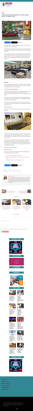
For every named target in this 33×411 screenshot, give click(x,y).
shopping (19, 171)
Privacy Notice (5, 389)
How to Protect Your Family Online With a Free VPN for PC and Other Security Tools (6, 207)
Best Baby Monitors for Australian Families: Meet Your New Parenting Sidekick (19, 312)
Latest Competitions (6, 385)
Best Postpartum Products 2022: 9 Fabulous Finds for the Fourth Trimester (22, 192)
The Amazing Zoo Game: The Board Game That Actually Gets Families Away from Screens (12, 351)
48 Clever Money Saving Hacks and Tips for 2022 (14, 155)
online (14, 171)
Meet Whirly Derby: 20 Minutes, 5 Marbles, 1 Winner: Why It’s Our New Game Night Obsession (20, 325)
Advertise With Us (5, 387)
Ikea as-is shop (5, 171)
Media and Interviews (6, 383)
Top (17, 409)
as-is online (5, 169)
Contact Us (4, 379)
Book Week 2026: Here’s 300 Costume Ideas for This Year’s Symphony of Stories (16, 207)
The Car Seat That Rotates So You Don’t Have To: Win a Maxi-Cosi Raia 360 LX (20, 338)
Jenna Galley (11, 176)
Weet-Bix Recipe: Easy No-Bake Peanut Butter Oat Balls (11, 192)
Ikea (17, 169)
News (10, 171)
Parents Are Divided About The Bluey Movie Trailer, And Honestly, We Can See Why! (12, 338)
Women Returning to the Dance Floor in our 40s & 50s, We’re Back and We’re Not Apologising (12, 325)
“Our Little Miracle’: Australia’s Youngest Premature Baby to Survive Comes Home (20, 298)
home (10, 169)
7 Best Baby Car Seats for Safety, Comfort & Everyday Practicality (20, 350)
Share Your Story (5, 381)
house (13, 169)
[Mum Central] (7, 5)
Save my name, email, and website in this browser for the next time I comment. (15, 229)
